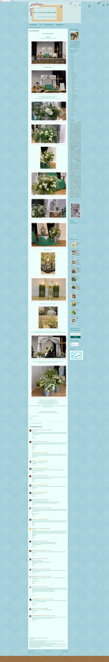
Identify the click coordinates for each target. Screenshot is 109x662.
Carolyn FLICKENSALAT (36, 615)
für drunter (77, 144)
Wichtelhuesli (34, 528)
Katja (33, 558)
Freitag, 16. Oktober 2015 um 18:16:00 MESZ (41, 519)
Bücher (77, 131)
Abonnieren (75, 337)
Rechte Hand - (74, 96)
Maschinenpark (77, 166)
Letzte (73, 81)
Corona (71, 133)
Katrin (33, 468)
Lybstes (71, 164)
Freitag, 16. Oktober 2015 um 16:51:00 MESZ (42, 499)
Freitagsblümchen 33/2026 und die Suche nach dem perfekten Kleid (78, 271)
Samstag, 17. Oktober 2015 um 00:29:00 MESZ (41, 558)
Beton (74, 128)
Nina (32, 484)
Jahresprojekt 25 (78, 155)
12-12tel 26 (78, 124)
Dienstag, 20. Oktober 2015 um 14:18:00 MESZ (46, 599)
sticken (74, 186)
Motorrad (78, 168)
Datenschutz (49, 25)
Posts (72, 343)
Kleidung (79, 160)
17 (71, 69)
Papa (78, 173)
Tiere (80, 188)
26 (71, 54)
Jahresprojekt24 (72, 157)
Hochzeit (40, 423)
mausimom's (73, 293)
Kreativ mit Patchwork (74, 317)
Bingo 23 (76, 129)
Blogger (64, 659)
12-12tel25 (76, 125)
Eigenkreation (78, 135)
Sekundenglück (76, 182)
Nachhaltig (71, 170)
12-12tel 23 (73, 124)
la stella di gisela (34, 550)
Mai (73, 105)
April (73, 106)
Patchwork (71, 175)
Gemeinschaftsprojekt (73, 147)
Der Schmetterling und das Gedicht (78, 278)
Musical (71, 169)
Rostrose (72, 259)
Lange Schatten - (74, 90)
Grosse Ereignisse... (75, 95)
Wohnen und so (72, 195)
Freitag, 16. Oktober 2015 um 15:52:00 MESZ (40, 492)
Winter (78, 194)
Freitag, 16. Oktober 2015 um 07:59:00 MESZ (44, 429)
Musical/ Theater (76, 169)
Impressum (59, 25)
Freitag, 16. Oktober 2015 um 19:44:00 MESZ (42, 540)
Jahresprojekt (72, 155)
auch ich (76, 126)
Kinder (71, 159)
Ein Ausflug (78, 310)
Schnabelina (75, 181)
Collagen (79, 132)
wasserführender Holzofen (74, 192)
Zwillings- (73, 79)
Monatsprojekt (72, 168)
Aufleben (77, 294)
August (73, 100)
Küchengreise (73, 163)
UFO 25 (80, 189)
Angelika (33, 461)
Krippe (80, 162)
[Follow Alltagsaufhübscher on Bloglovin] (73, 236)
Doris (33, 492)
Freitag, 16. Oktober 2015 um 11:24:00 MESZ (41, 452)
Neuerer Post (30, 651)
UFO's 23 (77, 190)
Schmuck (71, 181)
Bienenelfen (73, 301)
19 (71, 65)
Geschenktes (79, 150)
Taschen (71, 188)
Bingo (77, 128)
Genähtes (72, 149)
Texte (76, 188)
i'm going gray (78, 154)
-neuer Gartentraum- (74, 284)
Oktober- (73, 82)
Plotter (75, 175)
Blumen (33, 423)
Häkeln (77, 151)
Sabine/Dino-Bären (35, 429)
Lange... (73, 93)
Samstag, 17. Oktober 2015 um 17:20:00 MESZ (44, 576)
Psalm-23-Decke (78, 176)
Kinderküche (71, 160)
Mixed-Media (72, 167)
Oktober (73, 76)
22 (71, 61)
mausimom (33, 499)
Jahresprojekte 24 (73, 158)
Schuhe (79, 181)
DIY (79, 134)
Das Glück (73, 77)
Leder (79, 163)
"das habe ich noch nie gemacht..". (75, 122)
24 (71, 58)
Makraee (80, 164)
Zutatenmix (79, 196)
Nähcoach (77, 170)
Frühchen (73, 144)
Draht (70, 135)
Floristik (37, 423)
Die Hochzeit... (74, 87)
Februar (73, 109)
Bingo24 (74, 130)
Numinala (33, 540)
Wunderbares (72, 196)
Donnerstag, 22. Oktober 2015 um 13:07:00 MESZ (48, 615)
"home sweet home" (74, 123)
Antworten (33, 438)
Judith (33, 441)
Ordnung (76, 172)
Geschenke (72, 150)
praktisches (79, 175)
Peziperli (33, 519)
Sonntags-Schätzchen (72, 185)
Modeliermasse (78, 167)
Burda (80, 131)
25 (71, 56)
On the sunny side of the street (78, 303)
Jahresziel (78, 158)
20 (71, 64)
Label (76, 163)
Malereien (72, 165)
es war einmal (78, 136)
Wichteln (74, 194)
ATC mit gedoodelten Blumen (77, 243)
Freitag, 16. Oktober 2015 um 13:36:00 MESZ (40, 475)
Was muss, (73, 84)
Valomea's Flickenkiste (75, 249)
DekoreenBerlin (34, 576)
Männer (71, 166)
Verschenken (72, 191)
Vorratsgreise (77, 191)
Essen (73, 137)
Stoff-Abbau (79, 186)
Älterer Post (65, 651)
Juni (73, 103)
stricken (77, 187)
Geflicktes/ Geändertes (74, 146)
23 (71, 59)
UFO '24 (73, 189)
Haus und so (72, 152)
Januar (73, 111)
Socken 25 (71, 184)
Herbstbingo (71, 153)
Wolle (78, 195)
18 (71, 67)
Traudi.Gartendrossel (35, 599)
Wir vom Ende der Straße (75, 268)
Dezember (73, 73)
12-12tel (80, 123)
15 (71, 72)
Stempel (71, 186)
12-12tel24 (71, 125)
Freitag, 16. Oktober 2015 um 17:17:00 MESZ (44, 507)
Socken (77, 183)
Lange (73, 92)
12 (71, 116)
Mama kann (77, 165)
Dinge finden (75, 134)
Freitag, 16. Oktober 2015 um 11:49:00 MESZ (41, 461)
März (73, 108)
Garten (71, 145)
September (73, 98)
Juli (72, 101)
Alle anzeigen (79, 325)
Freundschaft (72, 143)
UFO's (72, 190)
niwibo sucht (76, 171)
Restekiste (76, 177)
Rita (32, 608)
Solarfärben (77, 184)
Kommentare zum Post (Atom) (36, 653)
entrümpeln (71, 136)
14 (71, 113)
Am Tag (73, 88)
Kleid (73, 85)
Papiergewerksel (73, 174)
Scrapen (71, 182)
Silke (33, 475)
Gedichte (78, 145)
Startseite (33, 25)
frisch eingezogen (78, 143)
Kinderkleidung (76, 159)
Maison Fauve (76, 164)
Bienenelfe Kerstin (35, 507)
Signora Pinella (34, 568)
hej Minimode (78, 152)
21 (71, 62)
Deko (35, 423)
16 (71, 70)
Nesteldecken (71, 171)
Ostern (80, 172)
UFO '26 (76, 189)
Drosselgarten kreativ (74, 276)
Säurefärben (72, 180)
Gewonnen (73, 151)
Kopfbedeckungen (75, 162)
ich (41, 25)
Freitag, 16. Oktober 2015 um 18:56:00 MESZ (43, 528)
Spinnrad (78, 185)
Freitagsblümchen (74, 141)
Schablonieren (77, 180)
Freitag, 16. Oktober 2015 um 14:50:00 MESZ (40, 484)
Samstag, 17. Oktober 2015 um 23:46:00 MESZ (40, 586)
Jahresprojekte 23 (78, 157)
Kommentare (73, 345)
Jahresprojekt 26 (76, 156)
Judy (32, 586)
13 (71, 114)
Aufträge (71, 127)
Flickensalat (73, 241)
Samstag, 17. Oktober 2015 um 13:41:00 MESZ (44, 568)
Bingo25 (78, 130)
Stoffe (73, 187)
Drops (73, 135)
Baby (76, 127)
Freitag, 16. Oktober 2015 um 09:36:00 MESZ (41, 441)
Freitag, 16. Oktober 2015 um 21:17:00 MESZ (44, 550)
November (73, 75)
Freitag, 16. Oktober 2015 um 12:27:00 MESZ (41, 468)
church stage (74, 132)
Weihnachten (72, 193)
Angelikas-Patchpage (74, 309)
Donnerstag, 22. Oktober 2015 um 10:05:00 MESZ (41, 608)
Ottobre (73, 173)
